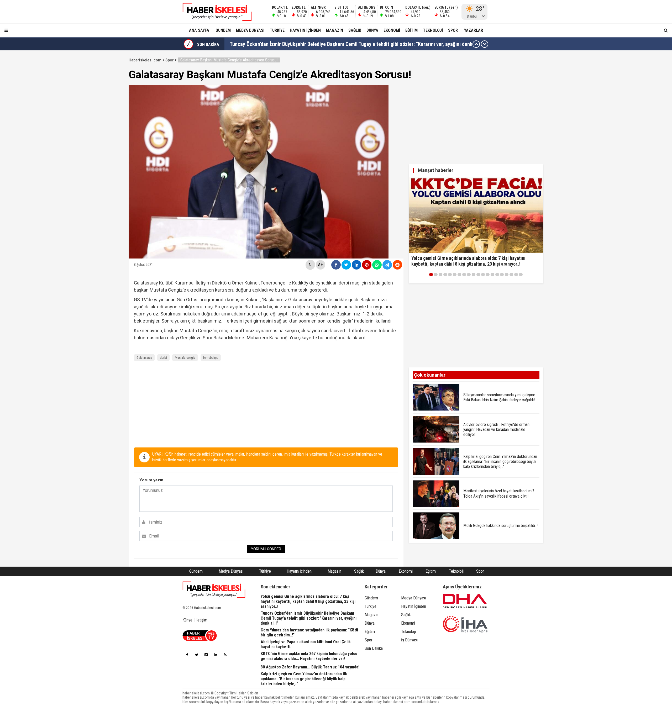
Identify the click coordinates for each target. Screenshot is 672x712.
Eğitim (411, 30)
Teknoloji (433, 30)
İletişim (201, 620)
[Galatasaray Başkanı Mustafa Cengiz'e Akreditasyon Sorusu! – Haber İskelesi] (213, 12)
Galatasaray (144, 358)
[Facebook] (187, 655)
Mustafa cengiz (185, 358)
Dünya (372, 30)
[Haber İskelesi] (213, 589)
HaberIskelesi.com (145, 60)
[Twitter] (196, 655)
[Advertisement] (103, 134)
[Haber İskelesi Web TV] (199, 639)
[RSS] (225, 655)
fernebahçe (210, 358)
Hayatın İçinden (305, 30)
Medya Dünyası (250, 30)
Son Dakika (374, 648)
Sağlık (354, 30)
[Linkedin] (215, 655)
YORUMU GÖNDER (266, 549)
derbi (163, 358)
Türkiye (277, 30)
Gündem (223, 30)
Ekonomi (392, 30)
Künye (187, 620)
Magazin (334, 30)
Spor (453, 30)
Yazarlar (473, 30)
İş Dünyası (409, 639)
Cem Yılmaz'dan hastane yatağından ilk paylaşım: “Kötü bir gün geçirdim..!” (311, 44)
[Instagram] (206, 655)
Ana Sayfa (199, 30)
